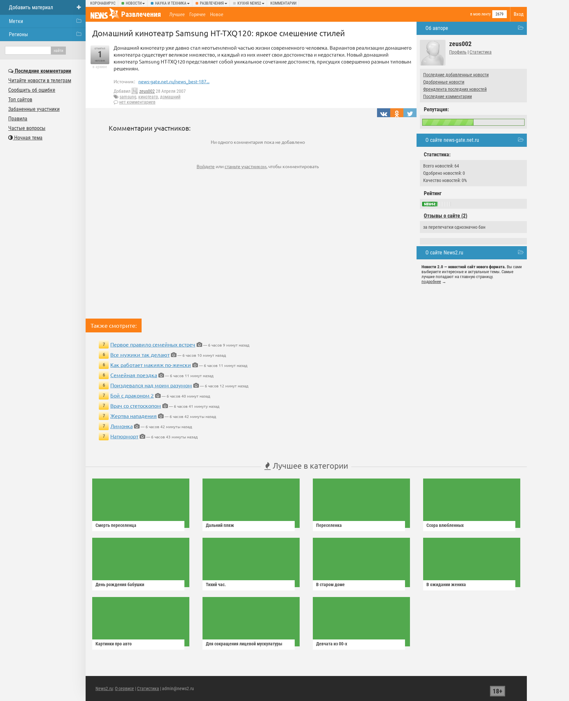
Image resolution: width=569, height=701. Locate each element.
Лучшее (177, 14)
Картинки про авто (113, 643)
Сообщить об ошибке (31, 90)
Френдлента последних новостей (455, 89)
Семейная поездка (133, 375)
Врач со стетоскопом (135, 405)
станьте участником (245, 166)
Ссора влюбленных (445, 525)
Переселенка (329, 525)
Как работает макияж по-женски (150, 364)
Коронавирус (103, 3)
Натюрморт (124, 436)
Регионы (18, 34)
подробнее (431, 281)
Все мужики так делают (140, 354)
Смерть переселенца (115, 525)
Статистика (481, 52)
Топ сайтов (20, 99)
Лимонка (121, 426)
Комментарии (283, 3)
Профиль (458, 52)
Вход (519, 14)
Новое (216, 14)
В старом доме (330, 584)
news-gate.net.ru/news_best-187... (173, 81)
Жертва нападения (133, 415)
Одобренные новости (443, 82)
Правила (17, 119)
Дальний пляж (220, 525)
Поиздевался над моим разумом (151, 385)
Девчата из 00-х (331, 643)
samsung (128, 96)
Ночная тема (27, 138)
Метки (16, 21)
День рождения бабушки (119, 584)
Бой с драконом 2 (132, 395)
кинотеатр (148, 96)
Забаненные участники (34, 109)
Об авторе (436, 28)
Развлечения (212, 3)
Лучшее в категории (309, 465)
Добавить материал (31, 7)
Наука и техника (170, 3)
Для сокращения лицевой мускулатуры (244, 643)
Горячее (197, 14)
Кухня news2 (249, 3)
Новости (134, 3)
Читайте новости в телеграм (39, 80)
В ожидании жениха (446, 584)
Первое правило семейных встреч (152, 344)
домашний (170, 96)
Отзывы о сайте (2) (445, 216)
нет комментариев (137, 102)
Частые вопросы (26, 128)
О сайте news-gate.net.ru (452, 140)
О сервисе (124, 688)
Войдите (206, 166)
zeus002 (147, 91)
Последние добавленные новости (456, 74)
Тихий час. (216, 584)
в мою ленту (480, 14)
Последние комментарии (447, 96)
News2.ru (104, 688)
